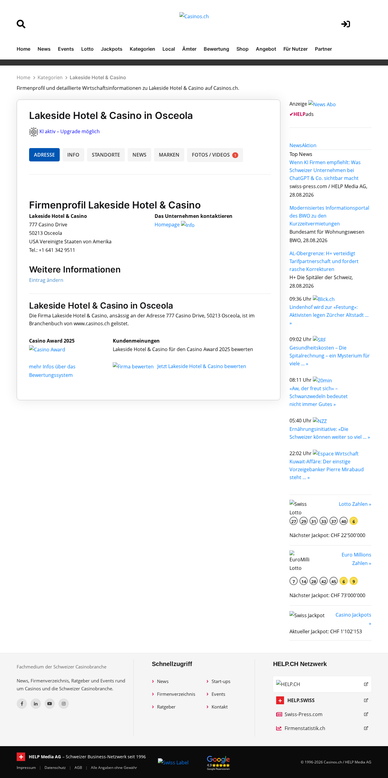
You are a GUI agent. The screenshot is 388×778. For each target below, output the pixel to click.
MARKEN (169, 154)
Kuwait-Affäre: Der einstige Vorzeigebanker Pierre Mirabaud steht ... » (326, 469)
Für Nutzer (295, 49)
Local (168, 49)
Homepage (168, 224)
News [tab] (295, 145)
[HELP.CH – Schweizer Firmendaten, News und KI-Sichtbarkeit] (322, 684)
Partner (323, 49)
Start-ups (221, 681)
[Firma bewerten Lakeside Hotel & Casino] (134, 366)
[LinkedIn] (36, 704)
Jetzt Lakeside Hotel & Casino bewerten (201, 366)
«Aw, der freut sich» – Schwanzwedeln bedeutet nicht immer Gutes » (318, 396)
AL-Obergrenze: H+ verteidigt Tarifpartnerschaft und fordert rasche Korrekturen (324, 261)
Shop (242, 49)
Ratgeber (166, 707)
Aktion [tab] (309, 145)
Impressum (27, 767)
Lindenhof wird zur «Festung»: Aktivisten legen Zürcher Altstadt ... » (329, 315)
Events (66, 49)
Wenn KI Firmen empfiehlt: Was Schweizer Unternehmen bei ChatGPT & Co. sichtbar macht (325, 170)
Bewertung (216, 49)
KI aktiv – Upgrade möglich (69, 131)
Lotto (87, 49)
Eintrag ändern (46, 280)
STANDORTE (106, 154)
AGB (79, 767)
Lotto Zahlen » (355, 504)
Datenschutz (56, 767)
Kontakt (220, 707)
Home (23, 49)
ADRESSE (44, 154)
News (44, 49)
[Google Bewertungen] (218, 762)
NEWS (139, 154)
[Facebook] (22, 704)
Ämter (189, 49)
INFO (73, 154)
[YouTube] (50, 704)
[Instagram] (64, 704)
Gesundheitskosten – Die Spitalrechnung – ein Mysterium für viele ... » (329, 355)
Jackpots (111, 49)
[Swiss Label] (173, 762)
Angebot (266, 49)
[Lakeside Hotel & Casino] (52, 349)
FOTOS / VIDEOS (214, 154)
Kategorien (142, 49)
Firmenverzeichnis (176, 694)
